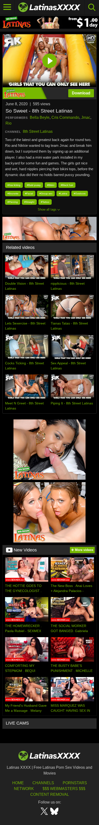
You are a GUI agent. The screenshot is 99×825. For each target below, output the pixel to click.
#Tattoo (45, 202)
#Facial (29, 193)
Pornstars (75, 783)
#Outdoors (80, 193)
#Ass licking (13, 185)
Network (24, 789)
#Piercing (12, 202)
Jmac (85, 117)
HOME (18, 783)
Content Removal (49, 794)
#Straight (29, 202)
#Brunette (13, 193)
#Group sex (45, 193)
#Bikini (50, 185)
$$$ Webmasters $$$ (64, 789)
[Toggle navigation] (7, 7)
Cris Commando (65, 117)
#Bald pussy (34, 185)
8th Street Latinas (38, 131)
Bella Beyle (40, 117)
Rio (9, 123)
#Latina (63, 193)
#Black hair (67, 185)
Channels (43, 783)
